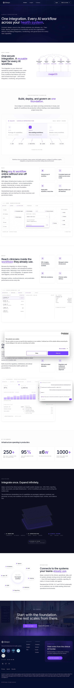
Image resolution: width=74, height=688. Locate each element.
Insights (31, 2)
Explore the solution (45, 626)
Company (38, 2)
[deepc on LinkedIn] (2, 663)
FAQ (27, 649)
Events (36, 649)
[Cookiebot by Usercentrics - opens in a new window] (62, 334)
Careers (37, 647)
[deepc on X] (6, 663)
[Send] (70, 403)
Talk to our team (64, 2)
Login (56, 2)
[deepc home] (6, 2)
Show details (62, 348)
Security (13, 669)
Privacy (3, 669)
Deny (36, 353)
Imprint (8, 669)
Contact (37, 652)
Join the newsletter (54, 658)
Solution (25, 2)
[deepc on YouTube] (9, 663)
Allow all (58, 353)
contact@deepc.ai (5, 677)
